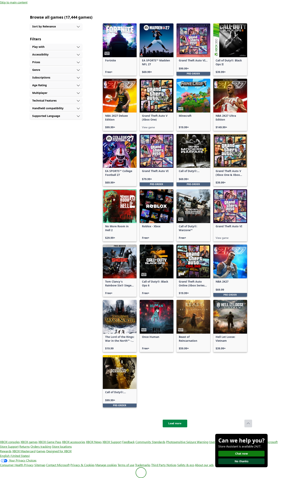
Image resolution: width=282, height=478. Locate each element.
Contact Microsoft (58, 465)
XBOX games (29, 442)
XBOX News (94, 442)
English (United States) (15, 456)
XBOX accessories (73, 442)
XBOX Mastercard (23, 451)
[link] (120, 49)
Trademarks (142, 465)
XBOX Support (111, 442)
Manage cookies (106, 465)
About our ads (204, 465)
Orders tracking (41, 446)
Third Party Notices (163, 465)
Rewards (6, 451)
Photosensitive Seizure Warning (187, 442)
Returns (24, 446)
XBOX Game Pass (49, 442)
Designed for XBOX (59, 451)
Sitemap (39, 465)
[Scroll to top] (248, 423)
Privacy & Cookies (82, 465)
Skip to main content (13, 2)
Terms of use (126, 465)
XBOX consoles (10, 442)
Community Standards (150, 442)
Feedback (128, 442)
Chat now (241, 453)
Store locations (62, 446)
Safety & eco (185, 465)
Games (40, 451)
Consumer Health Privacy (17, 465)
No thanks (241, 461)
